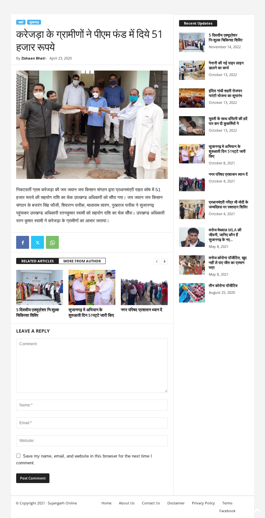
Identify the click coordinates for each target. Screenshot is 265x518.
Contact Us (151, 503)
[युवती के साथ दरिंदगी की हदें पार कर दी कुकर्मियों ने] (192, 126)
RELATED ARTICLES (37, 261)
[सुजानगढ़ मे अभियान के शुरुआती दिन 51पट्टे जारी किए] (92, 287)
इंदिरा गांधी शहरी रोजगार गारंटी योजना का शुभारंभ (225, 93)
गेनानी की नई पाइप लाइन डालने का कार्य (226, 65)
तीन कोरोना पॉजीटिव (223, 285)
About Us (126, 503)
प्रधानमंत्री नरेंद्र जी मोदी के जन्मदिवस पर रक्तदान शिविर (228, 204)
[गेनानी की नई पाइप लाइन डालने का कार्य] (192, 70)
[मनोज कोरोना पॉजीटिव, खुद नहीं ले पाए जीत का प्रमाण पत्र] (192, 265)
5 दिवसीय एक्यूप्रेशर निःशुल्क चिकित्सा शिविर (37, 312)
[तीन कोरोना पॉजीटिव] (192, 293)
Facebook (227, 510)
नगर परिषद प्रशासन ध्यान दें (141, 310)
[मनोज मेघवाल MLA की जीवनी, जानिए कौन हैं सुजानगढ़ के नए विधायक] (192, 237)
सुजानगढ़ (34, 22)
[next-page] (164, 261)
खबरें (20, 22)
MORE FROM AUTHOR (82, 261)
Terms (227, 503)
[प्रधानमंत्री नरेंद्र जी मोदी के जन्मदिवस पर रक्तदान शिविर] (192, 209)
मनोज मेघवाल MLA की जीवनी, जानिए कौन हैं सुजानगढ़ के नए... (225, 234)
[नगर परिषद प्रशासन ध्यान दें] (144, 287)
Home (106, 503)
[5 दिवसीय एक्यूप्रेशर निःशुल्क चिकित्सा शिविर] (39, 287)
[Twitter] (37, 242)
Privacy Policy (203, 503)
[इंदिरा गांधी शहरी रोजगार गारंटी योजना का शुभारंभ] (192, 98)
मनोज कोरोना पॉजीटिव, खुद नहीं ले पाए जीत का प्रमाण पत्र (228, 262)
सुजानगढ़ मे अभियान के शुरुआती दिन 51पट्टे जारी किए (91, 312)
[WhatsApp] (52, 242)
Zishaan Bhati (33, 58)
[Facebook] (22, 242)
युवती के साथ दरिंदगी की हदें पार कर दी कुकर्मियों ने (228, 121)
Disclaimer (176, 503)
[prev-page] (157, 261)
